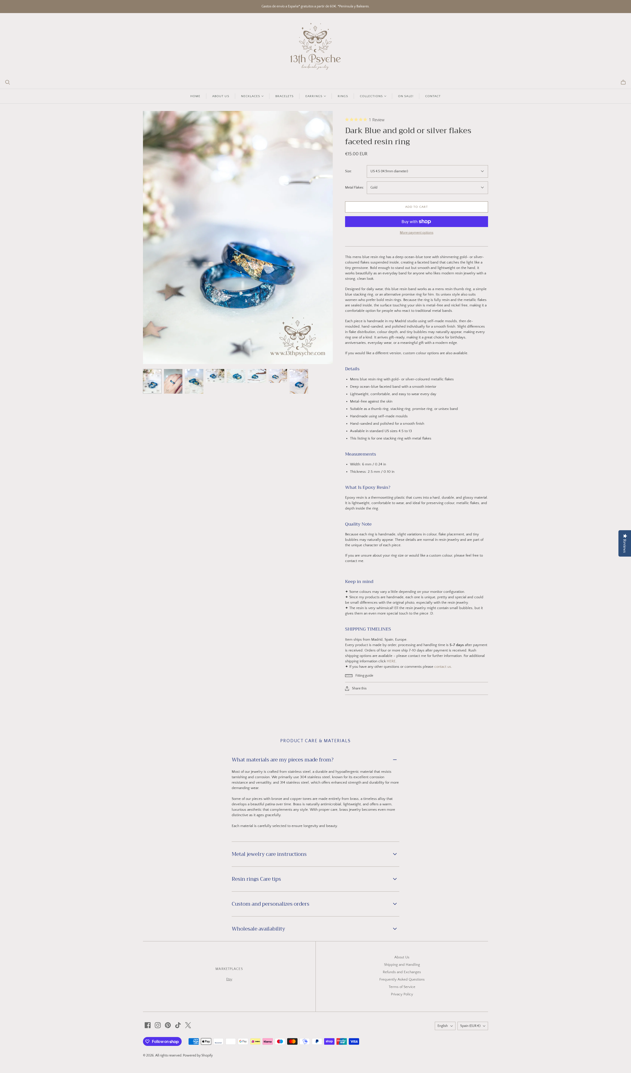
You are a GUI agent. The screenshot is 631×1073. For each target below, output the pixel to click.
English (443, 1026)
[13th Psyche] (315, 46)
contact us (442, 667)
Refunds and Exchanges (402, 972)
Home (195, 96)
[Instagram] (158, 1025)
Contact (433, 96)
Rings (343, 96)
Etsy (229, 979)
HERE (391, 661)
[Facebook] (148, 1025)
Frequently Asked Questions (402, 979)
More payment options (416, 233)
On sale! (405, 96)
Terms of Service (402, 987)
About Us (401, 957)
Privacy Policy (402, 994)
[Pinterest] (168, 1025)
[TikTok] (178, 1025)
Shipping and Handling (402, 965)
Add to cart (416, 207)
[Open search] (7, 82)
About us (220, 96)
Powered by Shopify (198, 1055)
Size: (348, 171)
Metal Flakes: (354, 188)
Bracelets (284, 96)
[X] (188, 1025)
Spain (470, 1026)
